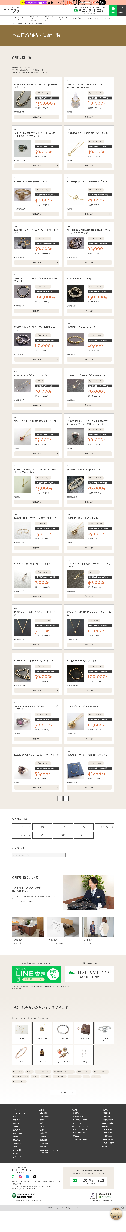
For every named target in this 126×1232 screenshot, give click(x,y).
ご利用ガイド (17, 1143)
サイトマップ (17, 1157)
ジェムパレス (18, 1071)
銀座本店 (43, 1120)
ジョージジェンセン (43, 1071)
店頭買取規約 (107, 1129)
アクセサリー (41, 523)
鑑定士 (15, 1116)
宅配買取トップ (108, 1113)
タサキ (35, 1076)
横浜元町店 (43, 1136)
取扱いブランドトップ (80, 1129)
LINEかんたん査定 (107, 1123)
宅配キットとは (108, 1116)
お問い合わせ (106, 1146)
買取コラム (16, 1140)
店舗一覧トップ (45, 1113)
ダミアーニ (46, 1076)
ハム (86, 1076)
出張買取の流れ (78, 1116)
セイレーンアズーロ (101, 1071)
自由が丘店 (43, 1133)
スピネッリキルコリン (21, 1076)
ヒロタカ (96, 1076)
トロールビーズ (60, 1076)
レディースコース (78, 1123)
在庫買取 (15, 1136)
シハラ (30, 1071)
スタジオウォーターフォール (64, 1071)
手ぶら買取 (16, 1130)
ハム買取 (30, 23)
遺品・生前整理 (18, 1133)
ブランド (40, 381)
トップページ (16, 1110)
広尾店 (42, 1130)
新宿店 (42, 1123)
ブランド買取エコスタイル (19, 23)
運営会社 (15, 1153)
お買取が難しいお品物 (80, 1139)
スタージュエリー (84, 1071)
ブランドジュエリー (43, 93)
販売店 (15, 1146)
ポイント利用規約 (108, 1143)
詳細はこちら (37, 117)
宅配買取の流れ (108, 1120)
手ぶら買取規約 (108, 1139)
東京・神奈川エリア (46, 1116)
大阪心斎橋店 (44, 1143)
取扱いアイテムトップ (80, 1132)
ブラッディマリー (19, 1081)
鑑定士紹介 (16, 1120)
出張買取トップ (78, 1113)
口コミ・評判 (17, 1123)
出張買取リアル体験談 (80, 1120)
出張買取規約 (107, 1132)
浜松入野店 (43, 1140)
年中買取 (15, 1126)
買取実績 (76, 1136)
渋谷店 (42, 1126)
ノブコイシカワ (75, 1076)
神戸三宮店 (43, 1146)
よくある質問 (17, 1150)
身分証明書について (18, 988)
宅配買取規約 (107, 1136)
